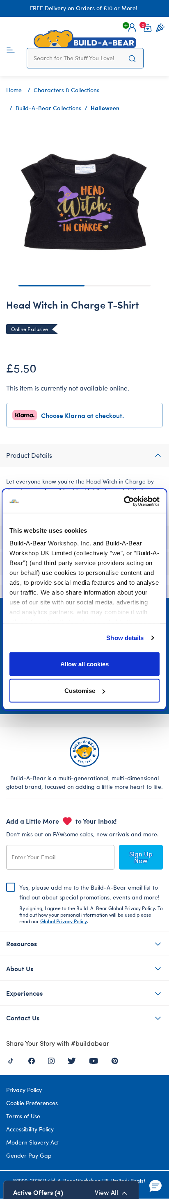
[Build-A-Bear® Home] (85, 39)
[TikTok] (10, 1060)
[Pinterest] (114, 1060)
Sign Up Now (141, 857)
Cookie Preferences (32, 1103)
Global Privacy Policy (63, 921)
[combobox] (77, 58)
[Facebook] (31, 1060)
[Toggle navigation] (10, 49)
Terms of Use (23, 1116)
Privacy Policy (24, 1090)
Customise (79, 690)
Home (14, 90)
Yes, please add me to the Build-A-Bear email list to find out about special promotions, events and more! (91, 903)
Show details (125, 637)
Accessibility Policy (30, 1129)
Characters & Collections (66, 90)
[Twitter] (72, 1060)
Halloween (105, 108)
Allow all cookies (84, 663)
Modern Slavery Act (32, 1142)
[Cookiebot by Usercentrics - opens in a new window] (124, 501)
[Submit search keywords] (132, 58)
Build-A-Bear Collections (48, 108)
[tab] (84, 455)
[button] (132, 27)
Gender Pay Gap (29, 1155)
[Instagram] (51, 1060)
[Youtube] (93, 1060)
